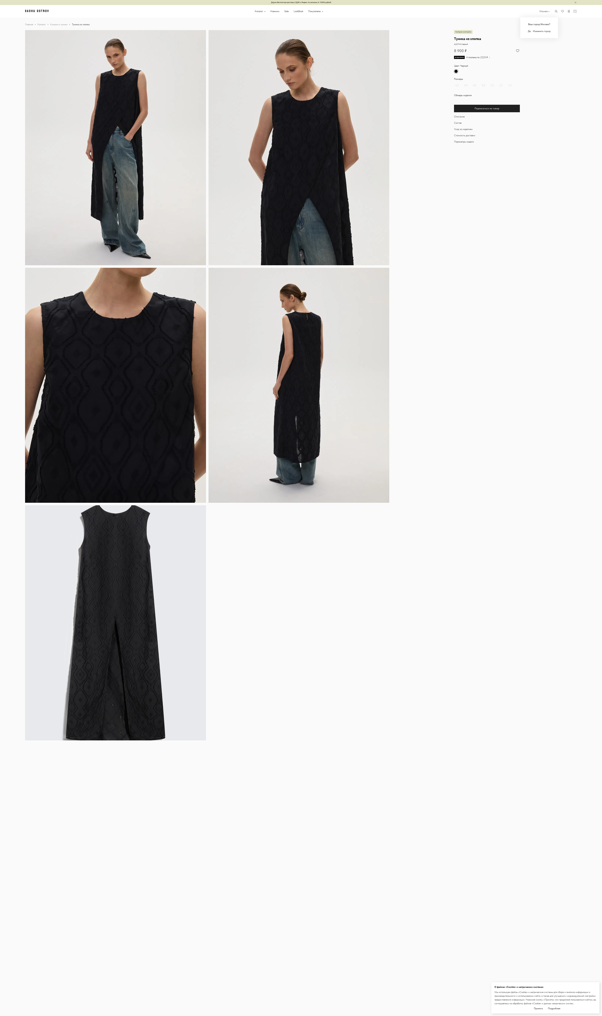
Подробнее (554, 1008)
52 (501, 85)
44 (466, 85)
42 (457, 85)
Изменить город (541, 31)
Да (529, 31)
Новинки (274, 11)
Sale (286, 11)
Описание (459, 116)
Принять (538, 1008)
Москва (543, 11)
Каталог (259, 11)
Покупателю (314, 11)
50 (492, 85)
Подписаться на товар (487, 108)
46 (474, 85)
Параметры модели (464, 141)
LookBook (298, 11)
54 (510, 85)
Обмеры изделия (463, 95)
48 (483, 85)
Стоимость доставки (464, 135)
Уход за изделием (463, 129)
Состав (458, 122)
